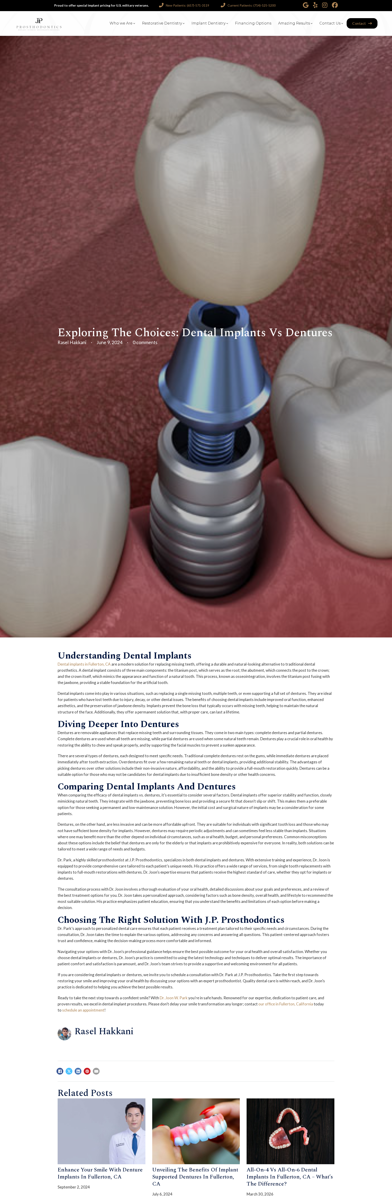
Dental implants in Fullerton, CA (84, 664)
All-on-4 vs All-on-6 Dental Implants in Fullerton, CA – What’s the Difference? (290, 1177)
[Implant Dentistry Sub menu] (227, 23)
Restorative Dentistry (162, 23)
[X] (69, 1071)
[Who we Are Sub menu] (134, 23)
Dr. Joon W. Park (174, 997)
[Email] (96, 1071)
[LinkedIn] (78, 1071)
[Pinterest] (87, 1071)
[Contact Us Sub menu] (342, 23)
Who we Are (121, 23)
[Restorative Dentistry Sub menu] (184, 23)
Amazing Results (294, 23)
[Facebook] (59, 1071)
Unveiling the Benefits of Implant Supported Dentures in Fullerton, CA (195, 1177)
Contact (359, 23)
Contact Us (330, 23)
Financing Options (253, 23)
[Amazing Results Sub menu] (312, 23)
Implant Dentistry (208, 23)
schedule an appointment (83, 1010)
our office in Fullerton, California (285, 1004)
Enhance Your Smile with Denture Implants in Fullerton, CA (100, 1173)
